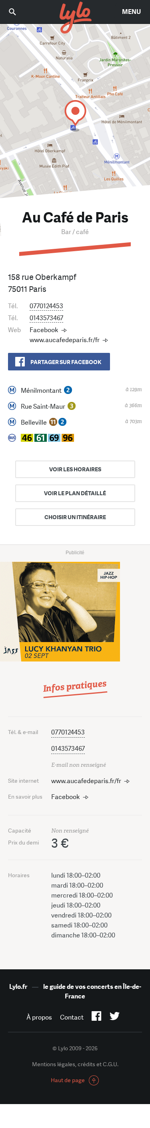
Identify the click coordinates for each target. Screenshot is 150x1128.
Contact (72, 1017)
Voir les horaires (75, 469)
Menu (131, 12)
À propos (39, 1017)
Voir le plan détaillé (75, 493)
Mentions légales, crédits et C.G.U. (75, 1064)
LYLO (75, 18)
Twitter (115, 1017)
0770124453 (46, 306)
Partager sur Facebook (65, 362)
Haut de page (68, 1080)
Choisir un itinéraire (75, 517)
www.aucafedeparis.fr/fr (65, 340)
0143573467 (46, 318)
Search (18, 12)
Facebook (44, 330)
